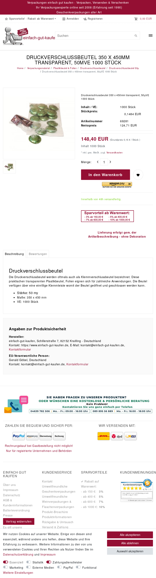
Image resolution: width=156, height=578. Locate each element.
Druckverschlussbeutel (92, 68)
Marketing (16, 567)
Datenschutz (11, 495)
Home (20, 68)
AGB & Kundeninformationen (18, 502)
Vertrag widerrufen (18, 521)
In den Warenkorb (105, 174)
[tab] (14, 254)
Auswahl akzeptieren (130, 551)
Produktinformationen (57, 517)
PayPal (68, 567)
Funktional (89, 567)
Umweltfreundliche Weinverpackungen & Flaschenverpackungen (58, 501)
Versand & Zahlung (55, 527)
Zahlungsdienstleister (67, 562)
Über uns (9, 485)
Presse (8, 515)
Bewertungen (38, 254)
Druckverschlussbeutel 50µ (123, 68)
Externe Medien (43, 567)
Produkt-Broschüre (55, 512)
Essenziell (16, 562)
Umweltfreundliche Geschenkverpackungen (58, 488)
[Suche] (136, 36)
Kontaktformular (20, 349)
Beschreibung (14, 254)
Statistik (37, 562)
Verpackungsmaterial (38, 68)
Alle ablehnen (130, 543)
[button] (30, 19)
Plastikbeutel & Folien (65, 68)
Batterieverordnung (16, 510)
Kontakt (47, 481)
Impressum (10, 490)
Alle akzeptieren (130, 535)
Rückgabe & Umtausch (58, 522)
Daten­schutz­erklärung (18, 554)
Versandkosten (114, 152)
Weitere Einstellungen (18, 573)
